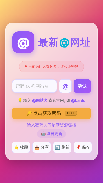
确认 (82, 86)
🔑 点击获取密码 (50, 113)
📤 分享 (41, 147)
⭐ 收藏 (21, 147)
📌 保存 (83, 147)
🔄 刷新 (62, 147)
